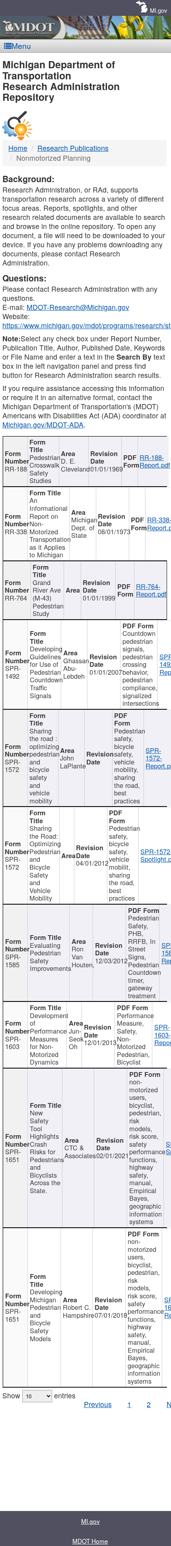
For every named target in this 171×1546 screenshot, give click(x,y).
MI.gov (158, 10)
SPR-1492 (13, 672)
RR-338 (16, 531)
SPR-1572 (12, 765)
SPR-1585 (13, 960)
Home (17, 148)
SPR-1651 (13, 1155)
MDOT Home (90, 1540)
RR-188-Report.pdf (155, 461)
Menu (21, 45)
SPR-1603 (13, 1042)
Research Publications (73, 148)
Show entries (39, 1395)
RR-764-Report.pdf (151, 590)
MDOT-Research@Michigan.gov (78, 307)
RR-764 (16, 598)
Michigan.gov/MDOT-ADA (43, 424)
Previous (98, 1404)
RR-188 (16, 469)
